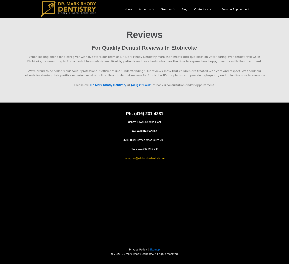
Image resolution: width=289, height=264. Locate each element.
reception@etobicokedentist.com (145, 158)
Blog (184, 9)
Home (128, 9)
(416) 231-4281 (141, 85)
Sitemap (155, 249)
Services (166, 9)
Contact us (201, 9)
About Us (145, 9)
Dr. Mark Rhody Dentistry (108, 85)
